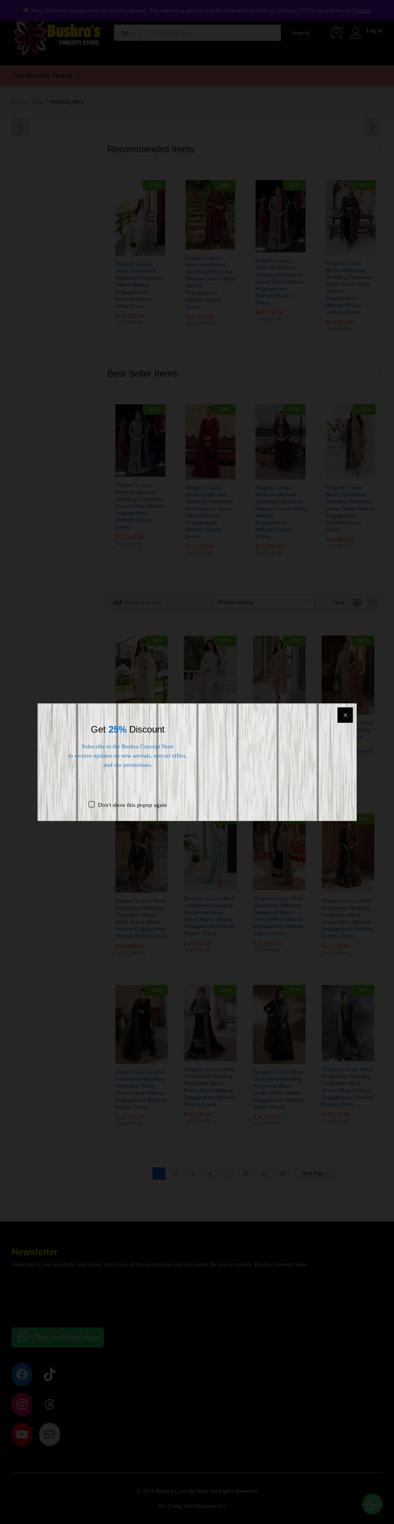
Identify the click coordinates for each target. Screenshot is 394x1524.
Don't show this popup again (132, 804)
